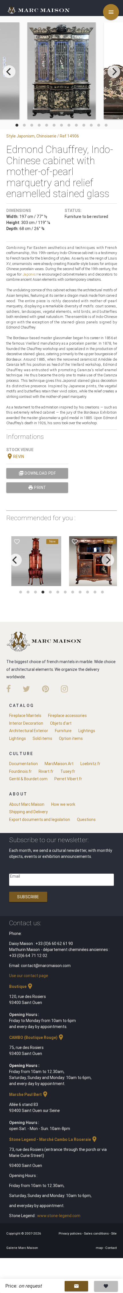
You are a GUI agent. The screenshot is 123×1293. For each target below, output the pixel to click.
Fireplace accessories (67, 715)
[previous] (9, 71)
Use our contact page (28, 975)
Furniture (63, 730)
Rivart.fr (46, 771)
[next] (114, 71)
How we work (63, 804)
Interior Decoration (26, 723)
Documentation (23, 763)
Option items (71, 738)
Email (15, 876)
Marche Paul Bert (29, 1094)
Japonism (31, 274)
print (37, 487)
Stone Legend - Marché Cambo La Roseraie (53, 1139)
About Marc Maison (26, 804)
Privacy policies (70, 1233)
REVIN (15, 456)
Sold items (42, 738)
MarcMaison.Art (59, 763)
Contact (111, 1248)
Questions (86, 819)
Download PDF (37, 473)
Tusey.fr (67, 771)
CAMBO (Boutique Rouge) (36, 1037)
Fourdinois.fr (20, 771)
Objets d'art (61, 723)
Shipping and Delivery (28, 811)
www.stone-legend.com (58, 1215)
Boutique (21, 986)
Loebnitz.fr (90, 763)
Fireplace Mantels (25, 715)
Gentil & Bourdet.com (28, 778)
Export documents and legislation (39, 819)
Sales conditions (97, 1233)
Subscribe (28, 896)
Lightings (86, 730)
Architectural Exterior (28, 730)
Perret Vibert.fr (68, 778)
